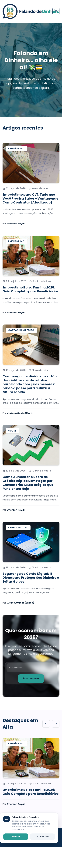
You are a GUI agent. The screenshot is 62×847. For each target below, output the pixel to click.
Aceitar (15, 836)
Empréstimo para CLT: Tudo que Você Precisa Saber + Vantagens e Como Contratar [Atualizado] (30, 198)
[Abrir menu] (55, 11)
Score (12, 430)
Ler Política (42, 836)
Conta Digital (18, 527)
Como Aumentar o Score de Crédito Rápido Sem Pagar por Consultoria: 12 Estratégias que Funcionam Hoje (28, 483)
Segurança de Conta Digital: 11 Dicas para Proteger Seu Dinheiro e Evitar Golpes (31, 577)
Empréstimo (16, 148)
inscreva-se (31, 678)
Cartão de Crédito (21, 330)
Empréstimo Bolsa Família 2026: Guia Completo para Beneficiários (31, 289)
